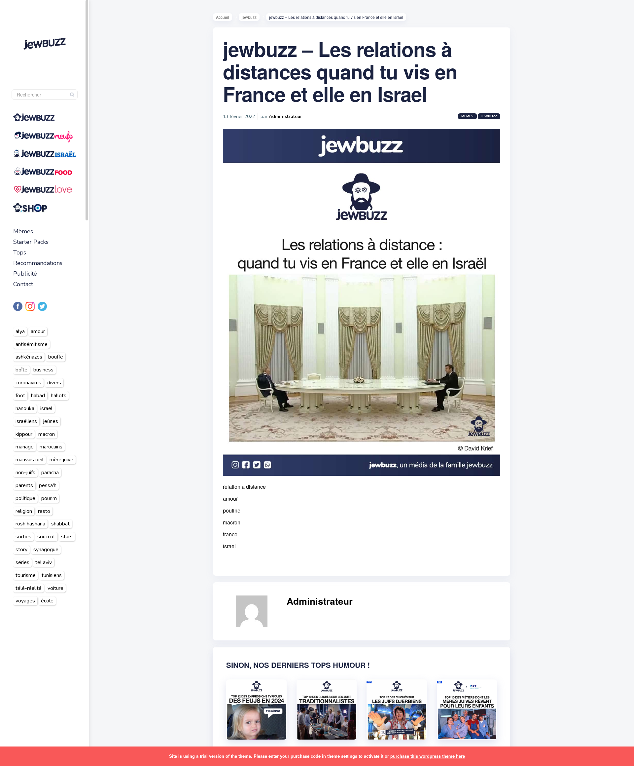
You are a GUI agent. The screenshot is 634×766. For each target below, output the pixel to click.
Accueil (222, 17)
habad (38, 395)
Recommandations (37, 263)
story (21, 549)
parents (24, 485)
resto (44, 511)
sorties (23, 536)
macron (46, 434)
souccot (46, 536)
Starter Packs (31, 242)
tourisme (26, 575)
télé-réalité (29, 588)
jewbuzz (249, 17)
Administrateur (285, 116)
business (43, 369)
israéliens (26, 421)
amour (38, 331)
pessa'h (47, 485)
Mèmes (23, 231)
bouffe (55, 357)
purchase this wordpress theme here (427, 756)
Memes (467, 116)
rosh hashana (30, 523)
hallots (58, 395)
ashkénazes (29, 357)
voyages (25, 600)
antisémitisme (32, 344)
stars (67, 536)
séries (22, 562)
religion (24, 511)
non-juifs (25, 472)
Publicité (25, 274)
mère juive (61, 459)
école (47, 600)
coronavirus (28, 382)
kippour (24, 434)
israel (46, 408)
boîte (21, 369)
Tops (19, 252)
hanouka (25, 408)
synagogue (45, 549)
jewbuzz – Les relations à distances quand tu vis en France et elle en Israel (340, 71)
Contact (23, 284)
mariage (25, 446)
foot (20, 395)
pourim (49, 498)
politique (25, 498)
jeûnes (50, 421)
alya (20, 331)
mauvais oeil (30, 459)
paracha (50, 472)
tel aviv (43, 562)
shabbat (60, 523)
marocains (51, 446)
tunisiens (52, 575)
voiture (55, 588)
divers (54, 382)
